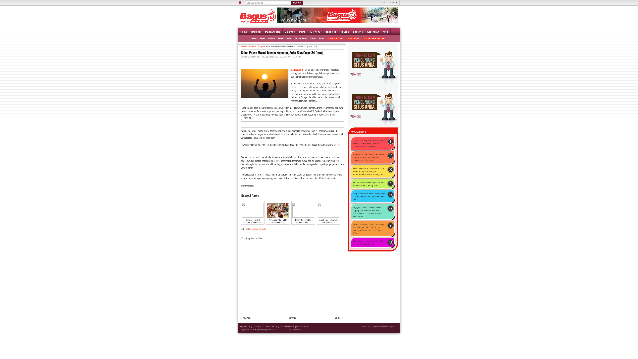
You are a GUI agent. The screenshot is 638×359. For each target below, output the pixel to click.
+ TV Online (353, 38)
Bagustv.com (297, 69)
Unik (385, 31)
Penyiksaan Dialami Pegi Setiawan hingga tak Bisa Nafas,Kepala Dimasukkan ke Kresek (368, 157)
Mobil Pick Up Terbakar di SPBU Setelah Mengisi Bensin (368, 243)
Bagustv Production (284, 327)
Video (289, 38)
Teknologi (330, 31)
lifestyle (261, 47)
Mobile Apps (301, 38)
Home (243, 31)
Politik (302, 31)
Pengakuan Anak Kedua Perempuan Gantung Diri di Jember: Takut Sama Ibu (369, 196)
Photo (280, 38)
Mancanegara (272, 31)
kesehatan (252, 47)
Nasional (256, 31)
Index (321, 38)
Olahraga (290, 31)
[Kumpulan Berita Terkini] (373, 84)
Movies (271, 38)
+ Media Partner (335, 38)
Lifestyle (358, 31)
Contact (393, 3)
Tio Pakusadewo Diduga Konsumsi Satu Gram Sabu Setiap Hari (368, 184)
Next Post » (339, 318)
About (382, 3)
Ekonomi (315, 31)
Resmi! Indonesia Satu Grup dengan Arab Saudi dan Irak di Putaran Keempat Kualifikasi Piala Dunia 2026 (369, 229)
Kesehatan (373, 31)
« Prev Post (245, 318)
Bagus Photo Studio (301, 327)
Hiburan (344, 31)
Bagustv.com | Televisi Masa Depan (269, 330)
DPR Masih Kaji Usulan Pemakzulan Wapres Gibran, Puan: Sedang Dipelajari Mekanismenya (369, 143)
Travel (254, 38)
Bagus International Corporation (261, 327)
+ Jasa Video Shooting (374, 38)
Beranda (292, 318)
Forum (313, 38)
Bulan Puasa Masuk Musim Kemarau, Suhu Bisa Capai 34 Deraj (281, 52)
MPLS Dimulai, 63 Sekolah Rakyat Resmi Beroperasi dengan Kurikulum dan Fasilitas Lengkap (368, 171)
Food (262, 38)
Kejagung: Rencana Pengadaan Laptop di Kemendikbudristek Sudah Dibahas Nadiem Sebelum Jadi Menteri (367, 212)
